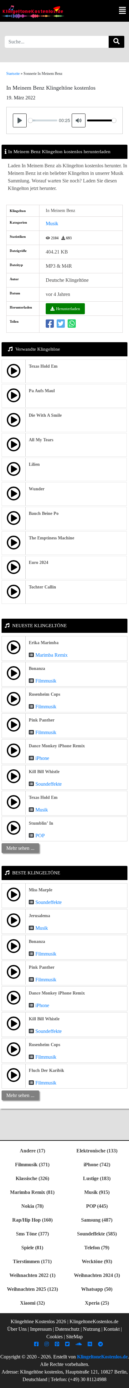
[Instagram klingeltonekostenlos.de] (47, 1344)
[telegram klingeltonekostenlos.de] (101, 1344)
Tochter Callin (42, 587)
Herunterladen (68, 308)
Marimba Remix (51, 655)
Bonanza (37, 668)
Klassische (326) (32, 1178)
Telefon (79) (96, 1247)
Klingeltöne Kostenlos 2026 (38, 1321)
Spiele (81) (32, 1247)
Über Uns (17, 1329)
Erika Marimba (44, 642)
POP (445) (97, 1206)
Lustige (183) (97, 1178)
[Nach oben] (120, 1380)
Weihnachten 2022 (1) (32, 1275)
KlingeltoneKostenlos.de (102, 1356)
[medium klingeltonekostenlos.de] (91, 1344)
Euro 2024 (38, 562)
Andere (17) (32, 1150)
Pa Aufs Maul (42, 390)
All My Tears (41, 440)
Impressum (41, 1329)
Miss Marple (40, 890)
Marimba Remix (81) (32, 1192)
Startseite (13, 73)
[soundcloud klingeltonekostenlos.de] (79, 1344)
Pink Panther (41, 720)
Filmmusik (45, 680)
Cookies (54, 1336)
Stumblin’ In (41, 823)
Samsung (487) (96, 1220)
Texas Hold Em (43, 366)
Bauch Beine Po (44, 513)
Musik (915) (97, 1192)
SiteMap (74, 1336)
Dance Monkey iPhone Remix (57, 746)
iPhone (42, 758)
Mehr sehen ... (20, 848)
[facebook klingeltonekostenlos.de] (37, 1344)
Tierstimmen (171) (32, 1261)
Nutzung (91, 1329)
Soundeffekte (48, 784)
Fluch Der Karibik (46, 1070)
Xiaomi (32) (32, 1303)
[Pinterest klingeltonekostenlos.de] (58, 1344)
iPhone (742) (97, 1164)
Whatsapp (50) (96, 1289)
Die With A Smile (45, 415)
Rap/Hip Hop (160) (32, 1220)
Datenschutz (67, 1329)
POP (40, 835)
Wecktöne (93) (97, 1261)
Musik (52, 223)
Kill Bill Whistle (44, 771)
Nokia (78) (32, 1206)
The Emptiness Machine (51, 538)
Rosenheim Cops (44, 694)
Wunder (36, 489)
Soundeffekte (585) (97, 1233)
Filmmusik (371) (32, 1164)
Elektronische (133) (96, 1150)
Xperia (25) (97, 1303)
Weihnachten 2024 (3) (97, 1275)
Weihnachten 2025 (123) (32, 1289)
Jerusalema (39, 915)
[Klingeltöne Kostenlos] (33, 11)
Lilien (34, 464)
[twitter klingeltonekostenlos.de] (68, 1344)
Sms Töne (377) (32, 1233)
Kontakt (112, 1329)
